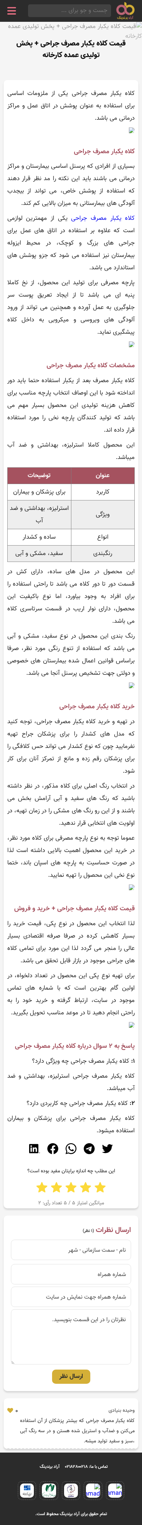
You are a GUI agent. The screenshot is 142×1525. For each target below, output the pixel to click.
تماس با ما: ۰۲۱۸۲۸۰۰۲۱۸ (86, 1466)
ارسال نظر (71, 1376)
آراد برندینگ (50, 1466)
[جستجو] (30, 10)
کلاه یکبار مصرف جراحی (103, 218)
